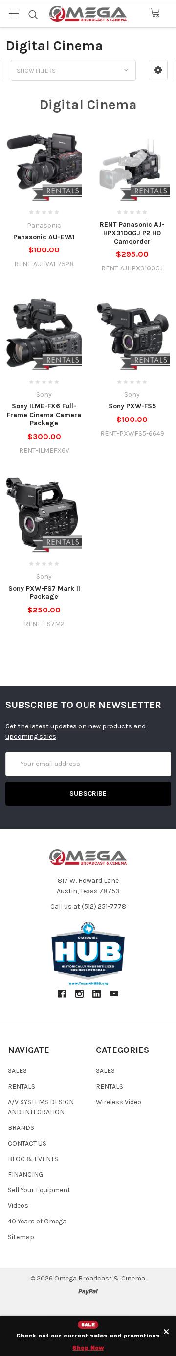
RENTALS (21, 1086)
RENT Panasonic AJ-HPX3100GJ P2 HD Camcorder (132, 233)
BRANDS (21, 1128)
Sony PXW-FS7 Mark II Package (44, 592)
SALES (17, 1071)
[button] (158, 70)
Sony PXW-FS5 (132, 406)
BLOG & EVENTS (33, 1159)
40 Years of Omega (37, 1221)
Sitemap (21, 1237)
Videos (18, 1206)
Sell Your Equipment (39, 1190)
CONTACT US (27, 1143)
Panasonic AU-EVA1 (44, 237)
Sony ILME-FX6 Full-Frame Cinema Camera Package (44, 414)
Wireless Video (118, 1102)
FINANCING (25, 1174)
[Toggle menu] (13, 13)
